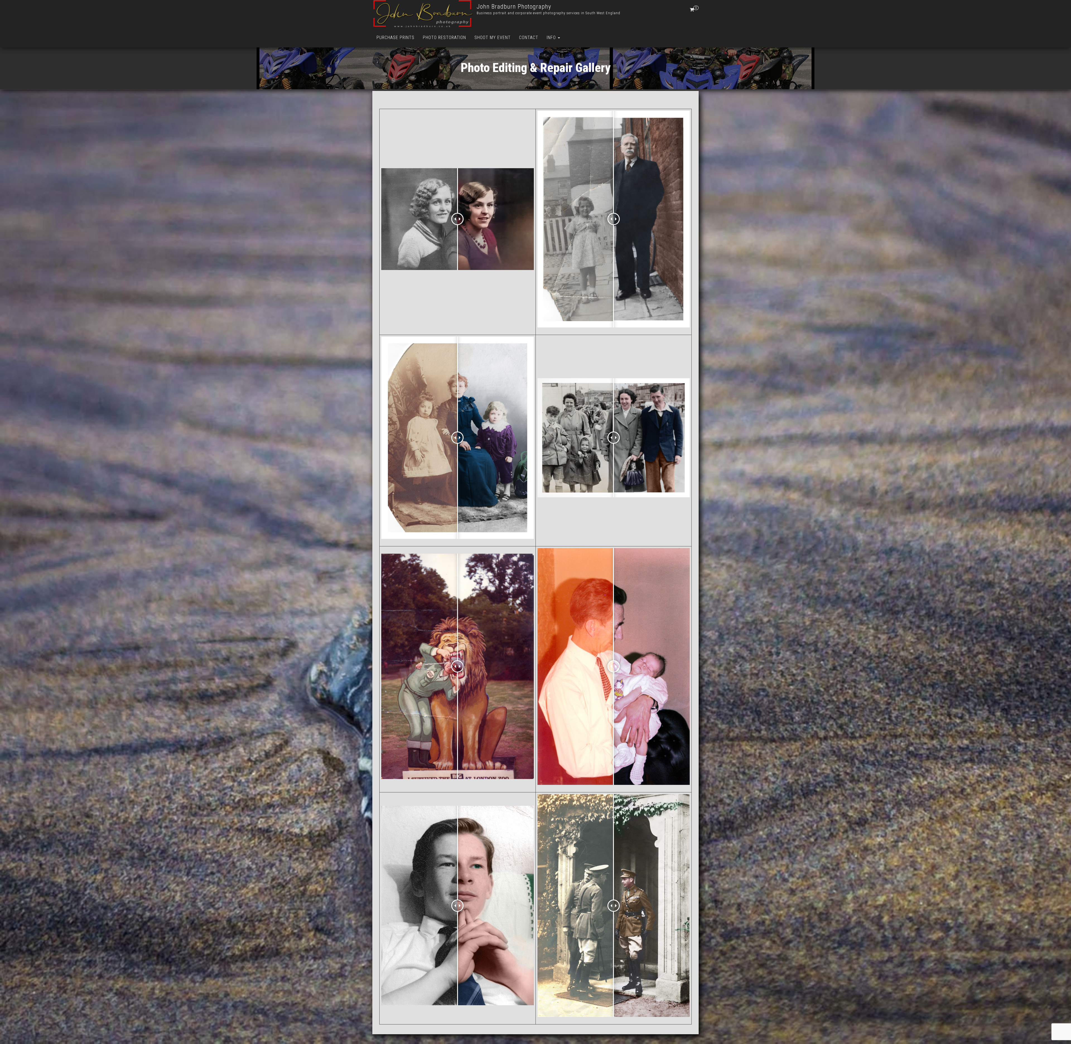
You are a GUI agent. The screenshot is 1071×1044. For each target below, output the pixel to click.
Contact (528, 37)
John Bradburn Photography (514, 6)
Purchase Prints (395, 37)
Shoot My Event (492, 37)
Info (552, 37)
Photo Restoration (444, 37)
